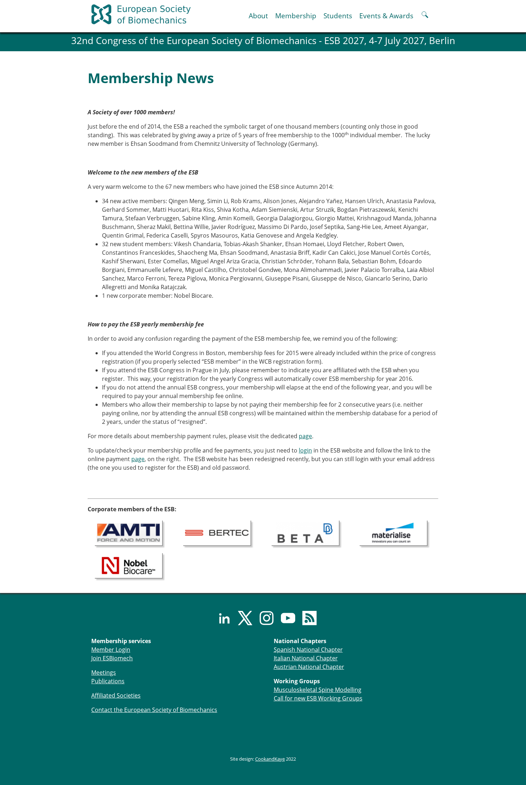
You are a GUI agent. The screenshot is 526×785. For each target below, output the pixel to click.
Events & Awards (386, 15)
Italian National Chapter (306, 658)
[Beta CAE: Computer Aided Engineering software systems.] (306, 532)
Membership (295, 15)
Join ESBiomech (112, 658)
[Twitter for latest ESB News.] (241, 618)
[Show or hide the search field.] (425, 15)
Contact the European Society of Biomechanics (154, 710)
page (305, 436)
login (305, 450)
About (258, 15)
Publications (108, 681)
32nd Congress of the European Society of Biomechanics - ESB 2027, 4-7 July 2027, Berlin (263, 40)
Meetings (103, 672)
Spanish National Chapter (308, 650)
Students (337, 15)
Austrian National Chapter (309, 667)
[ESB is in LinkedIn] (220, 618)
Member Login (110, 650)
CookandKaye (270, 759)
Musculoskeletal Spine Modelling (317, 690)
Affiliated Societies (116, 695)
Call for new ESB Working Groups (318, 698)
